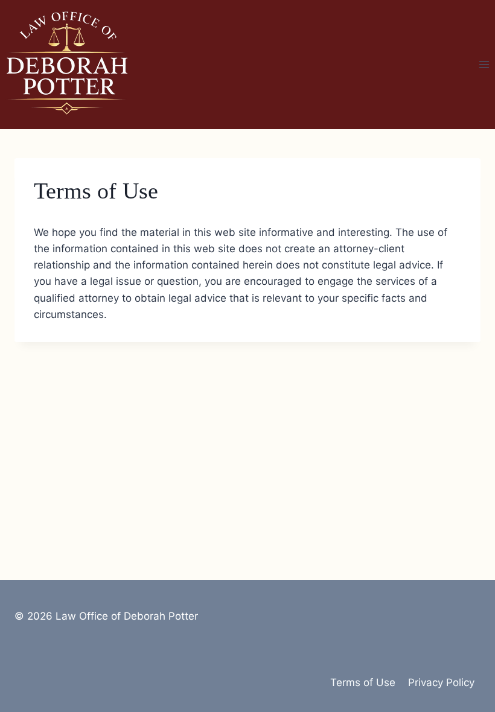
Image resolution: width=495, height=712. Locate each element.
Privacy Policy (441, 682)
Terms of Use (362, 682)
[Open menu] (484, 64)
